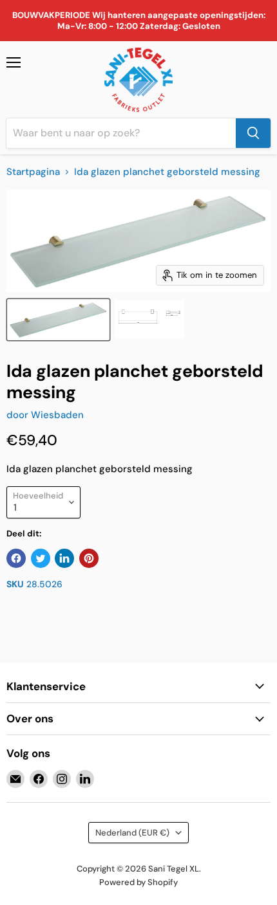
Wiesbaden (57, 414)
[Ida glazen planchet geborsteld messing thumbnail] (58, 319)
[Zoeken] (253, 133)
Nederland (132, 832)
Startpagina (33, 172)
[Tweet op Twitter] (40, 558)
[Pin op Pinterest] (89, 558)
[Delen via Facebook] (16, 558)
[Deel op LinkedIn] (64, 558)
